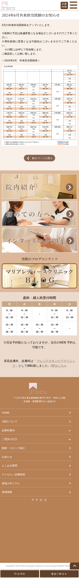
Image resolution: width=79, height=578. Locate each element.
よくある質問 (9, 465)
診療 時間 (64, 5)
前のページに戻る (42, 158)
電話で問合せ (59, 573)
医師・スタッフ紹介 (13, 448)
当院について (9, 421)
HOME (6, 412)
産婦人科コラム (11, 483)
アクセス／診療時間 (13, 474)
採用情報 (7, 492)
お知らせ (7, 456)
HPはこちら (59, 365)
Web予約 (20, 573)
